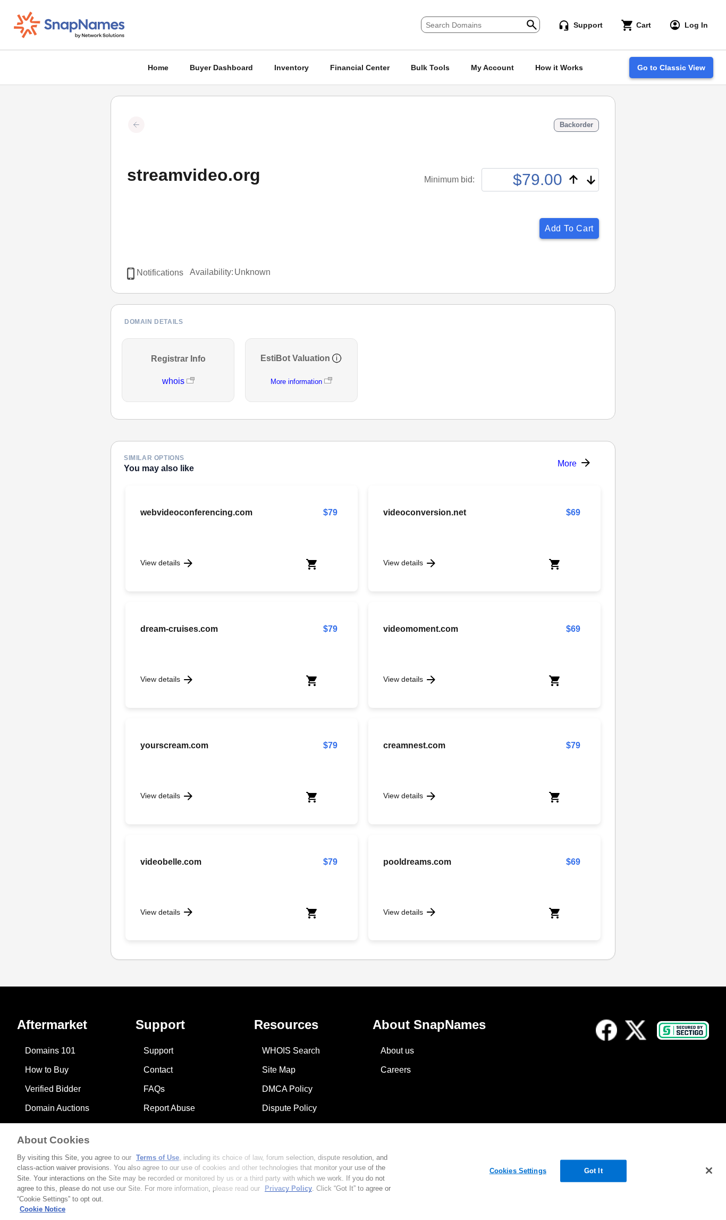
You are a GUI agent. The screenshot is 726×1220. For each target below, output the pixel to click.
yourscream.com (174, 745)
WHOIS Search (291, 1050)
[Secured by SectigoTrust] (683, 1030)
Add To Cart (569, 228)
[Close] (709, 1170)
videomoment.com (420, 628)
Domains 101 (50, 1050)
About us (397, 1050)
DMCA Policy (287, 1088)
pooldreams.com (417, 861)
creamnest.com (414, 745)
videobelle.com (170, 861)
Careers (396, 1069)
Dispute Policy (289, 1108)
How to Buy (47, 1069)
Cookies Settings (517, 1171)
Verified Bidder (53, 1088)
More (567, 463)
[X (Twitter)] (635, 1030)
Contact (158, 1069)
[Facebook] (606, 1030)
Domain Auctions (57, 1108)
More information (296, 382)
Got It (593, 1171)
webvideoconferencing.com (196, 512)
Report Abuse (169, 1108)
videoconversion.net (424, 512)
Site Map (279, 1069)
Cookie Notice (42, 1209)
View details (160, 562)
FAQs (154, 1088)
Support (158, 1050)
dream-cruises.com (179, 628)
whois (174, 381)
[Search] (531, 23)
